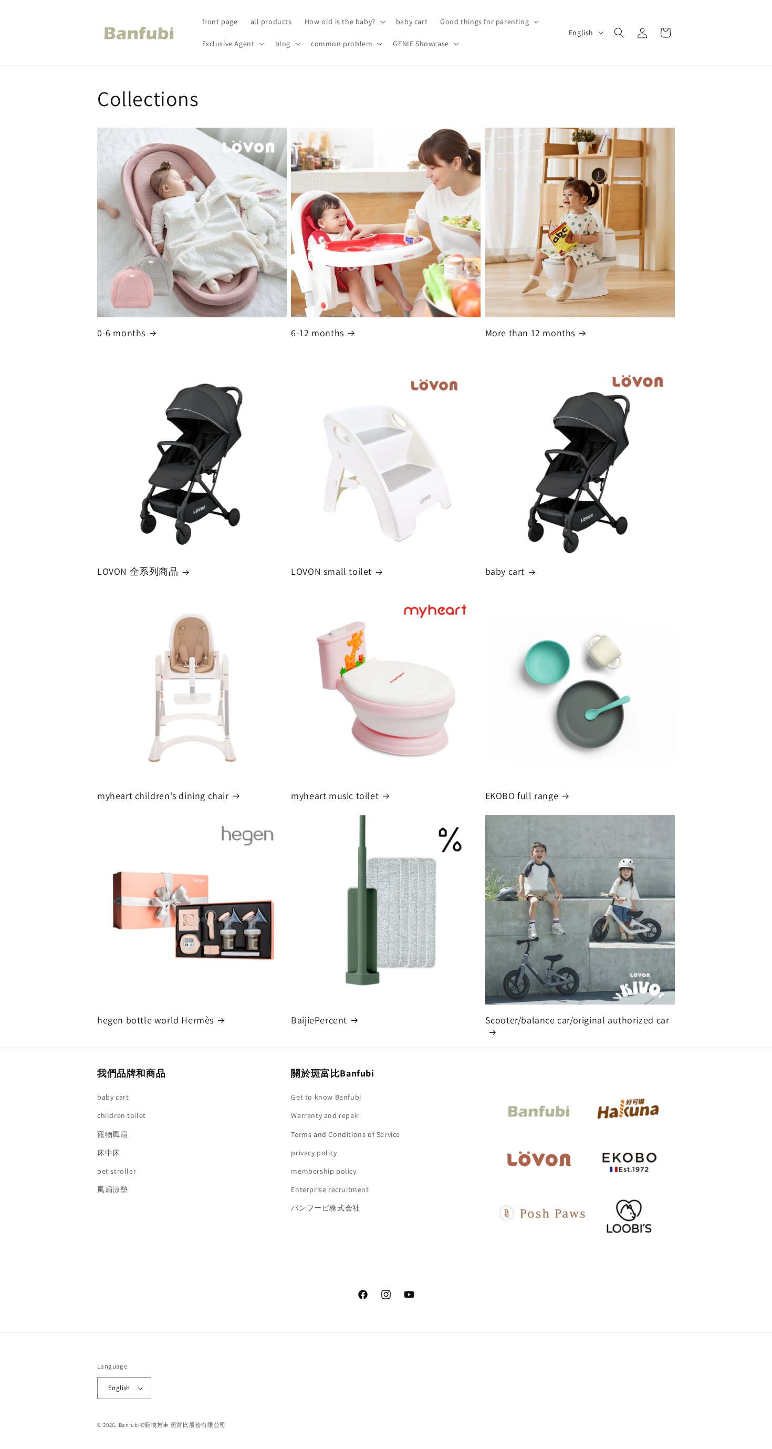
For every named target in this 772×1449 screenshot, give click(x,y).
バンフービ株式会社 (325, 1208)
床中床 (108, 1152)
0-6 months (121, 333)
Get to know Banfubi (326, 1097)
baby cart (505, 571)
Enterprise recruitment (330, 1189)
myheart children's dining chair (163, 796)
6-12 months (317, 333)
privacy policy (314, 1152)
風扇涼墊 (112, 1189)
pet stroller (116, 1171)
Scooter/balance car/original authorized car (577, 1020)
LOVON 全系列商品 (138, 571)
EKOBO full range (522, 796)
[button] (344, 22)
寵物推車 (156, 1425)
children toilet (121, 1115)
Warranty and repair (325, 1115)
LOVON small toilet (331, 571)
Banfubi (129, 1425)
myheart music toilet (335, 796)
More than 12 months (530, 333)
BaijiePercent (319, 1020)
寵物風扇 (112, 1134)
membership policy (323, 1171)
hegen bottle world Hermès (155, 1020)
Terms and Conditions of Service (345, 1134)
